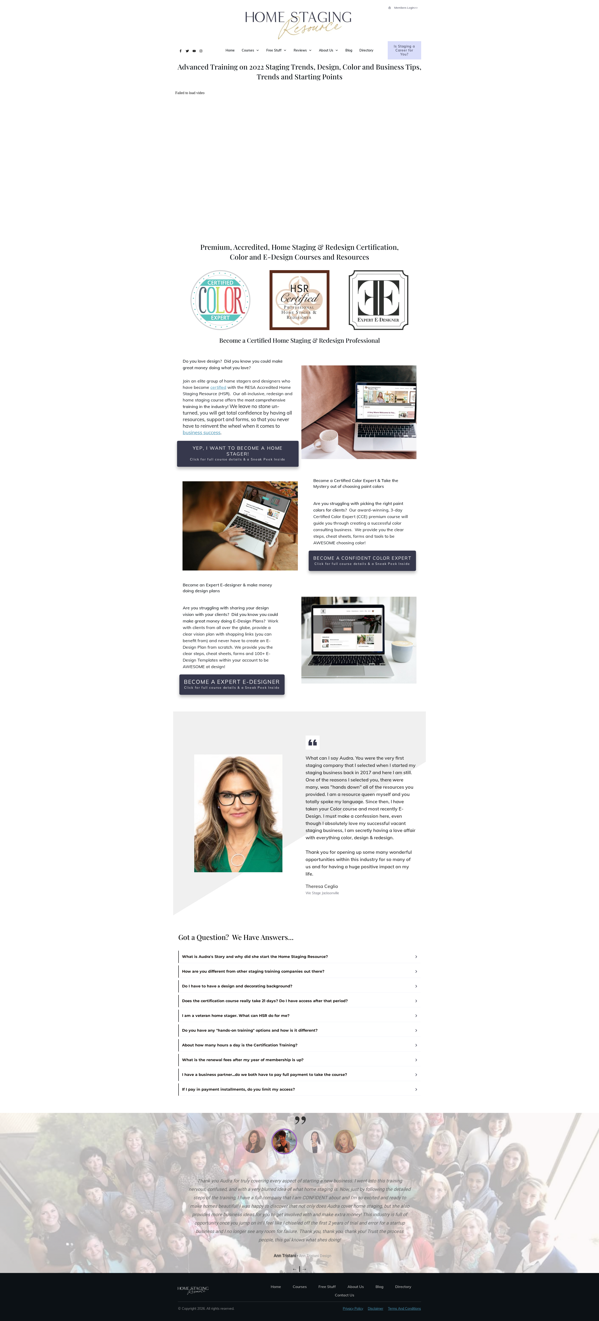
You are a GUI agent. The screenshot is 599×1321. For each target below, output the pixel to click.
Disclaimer (375, 1308)
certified (218, 387)
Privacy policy (353, 1308)
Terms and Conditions (404, 1308)
